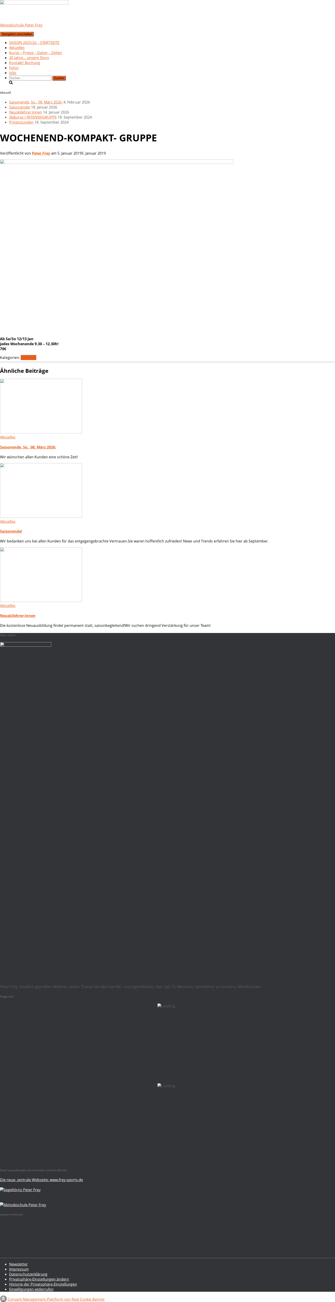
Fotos (14, 67)
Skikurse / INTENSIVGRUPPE (33, 117)
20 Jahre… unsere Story (29, 57)
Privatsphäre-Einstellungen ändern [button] (39, 1279)
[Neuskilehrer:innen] (41, 600)
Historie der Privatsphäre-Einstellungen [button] (43, 1284)
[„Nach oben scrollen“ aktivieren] (3, 1298)
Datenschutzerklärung (28, 1274)
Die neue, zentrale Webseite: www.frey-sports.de (41, 1179)
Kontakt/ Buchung (24, 62)
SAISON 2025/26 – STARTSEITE (34, 42)
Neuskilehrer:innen (25, 112)
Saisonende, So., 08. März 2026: (35, 102)
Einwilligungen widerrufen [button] (31, 1289)
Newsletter (18, 1264)
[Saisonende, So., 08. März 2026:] (41, 432)
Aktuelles (17, 47)
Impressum (19, 1269)
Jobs (12, 72)
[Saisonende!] (41, 516)
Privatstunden (21, 122)
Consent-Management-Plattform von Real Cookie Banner (56, 1299)
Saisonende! (19, 107)
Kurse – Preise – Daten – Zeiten (35, 52)
